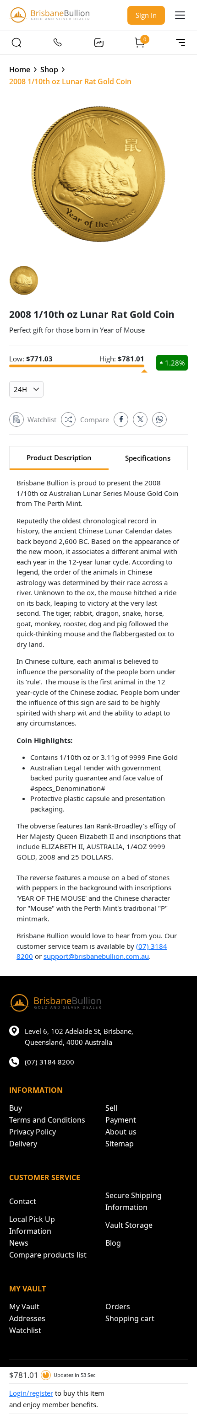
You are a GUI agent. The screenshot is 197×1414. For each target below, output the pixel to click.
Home (19, 70)
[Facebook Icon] (121, 419)
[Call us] (57, 42)
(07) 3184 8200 (49, 1061)
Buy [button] (15, 1108)
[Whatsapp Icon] (159, 419)
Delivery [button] (23, 1144)
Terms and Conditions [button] (47, 1120)
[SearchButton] (16, 42)
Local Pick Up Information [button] (32, 1225)
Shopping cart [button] (129, 1318)
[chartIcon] (98, 42)
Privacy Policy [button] (32, 1132)
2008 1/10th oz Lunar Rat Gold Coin (70, 81)
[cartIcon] (139, 42)
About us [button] (121, 1132)
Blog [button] (113, 1243)
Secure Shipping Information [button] (133, 1201)
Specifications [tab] (147, 457)
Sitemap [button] (119, 1144)
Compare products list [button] (48, 1255)
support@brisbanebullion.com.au (96, 956)
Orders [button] (117, 1306)
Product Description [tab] (59, 457)
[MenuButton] (180, 42)
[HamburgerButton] (180, 15)
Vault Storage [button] (129, 1225)
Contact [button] (22, 1201)
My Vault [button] (24, 1306)
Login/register (31, 1393)
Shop (49, 70)
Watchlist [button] (25, 1330)
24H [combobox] (20, 389)
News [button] (18, 1243)
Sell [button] (111, 1108)
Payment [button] (120, 1120)
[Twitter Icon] (140, 419)
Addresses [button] (27, 1318)
